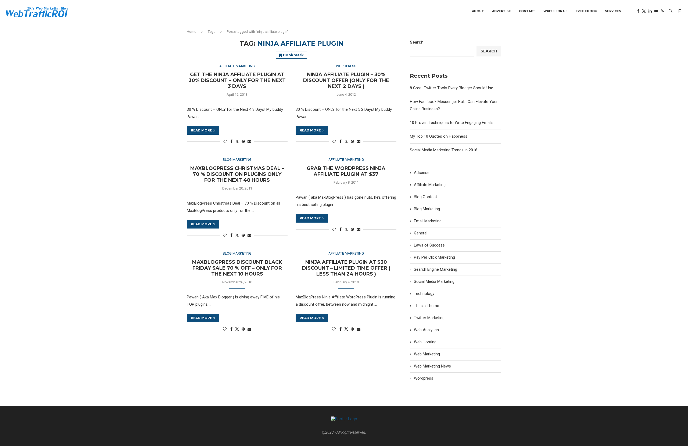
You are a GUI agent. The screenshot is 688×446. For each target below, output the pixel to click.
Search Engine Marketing (435, 269)
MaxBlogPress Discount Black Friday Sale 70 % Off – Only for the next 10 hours (237, 268)
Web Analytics (426, 329)
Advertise (501, 11)
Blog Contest (425, 196)
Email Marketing (428, 221)
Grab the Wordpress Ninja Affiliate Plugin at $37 (346, 171)
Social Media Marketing (434, 281)
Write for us (555, 11)
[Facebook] (638, 11)
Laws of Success (429, 245)
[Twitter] (644, 11)
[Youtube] (656, 11)
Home (191, 32)
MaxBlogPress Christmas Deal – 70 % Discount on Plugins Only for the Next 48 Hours (237, 174)
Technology (424, 293)
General (420, 233)
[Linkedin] (650, 11)
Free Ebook (586, 11)
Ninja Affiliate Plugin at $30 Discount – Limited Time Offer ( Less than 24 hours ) (346, 268)
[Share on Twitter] (237, 141)
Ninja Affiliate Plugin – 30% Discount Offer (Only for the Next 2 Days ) (346, 80)
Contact (527, 11)
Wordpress (423, 378)
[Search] (670, 11)
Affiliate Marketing (430, 184)
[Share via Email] (249, 141)
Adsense (421, 172)
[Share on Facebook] (231, 141)
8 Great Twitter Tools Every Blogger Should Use (451, 87)
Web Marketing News (432, 366)
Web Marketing (427, 354)
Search (417, 42)
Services (613, 11)
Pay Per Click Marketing (434, 257)
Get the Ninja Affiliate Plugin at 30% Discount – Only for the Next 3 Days (237, 80)
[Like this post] (225, 141)
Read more (201, 130)
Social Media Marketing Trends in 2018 (443, 150)
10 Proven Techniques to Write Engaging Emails (451, 122)
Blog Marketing (427, 208)
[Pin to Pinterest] (243, 141)
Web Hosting (425, 342)
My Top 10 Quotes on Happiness (438, 136)
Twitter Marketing (429, 317)
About (478, 11)
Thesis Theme (426, 305)
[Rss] (662, 11)
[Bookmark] (680, 11)
